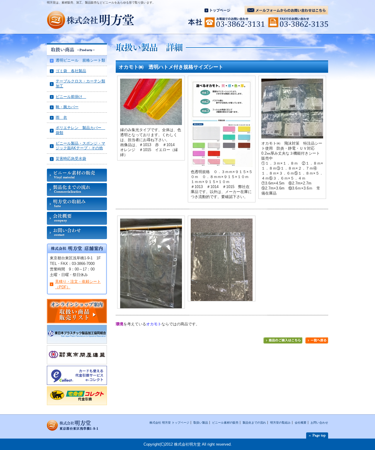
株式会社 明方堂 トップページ (169, 422)
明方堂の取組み (280, 422)
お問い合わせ (319, 422)
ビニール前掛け (71, 96)
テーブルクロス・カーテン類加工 (80, 83)
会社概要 (300, 422)
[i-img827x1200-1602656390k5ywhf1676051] (151, 221)
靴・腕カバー (67, 107)
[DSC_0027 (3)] (292, 81)
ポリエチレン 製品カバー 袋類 (80, 130)
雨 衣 (61, 117)
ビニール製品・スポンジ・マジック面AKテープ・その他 (80, 145)
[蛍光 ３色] (151, 81)
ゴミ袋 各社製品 (71, 71)
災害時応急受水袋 (71, 158)
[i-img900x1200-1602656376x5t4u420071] (222, 221)
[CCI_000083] (222, 81)
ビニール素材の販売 (225, 422)
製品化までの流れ (254, 422)
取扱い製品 (200, 422)
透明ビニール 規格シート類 (80, 60)
